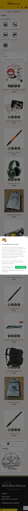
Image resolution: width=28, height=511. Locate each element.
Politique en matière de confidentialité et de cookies (13, 271)
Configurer (7, 267)
